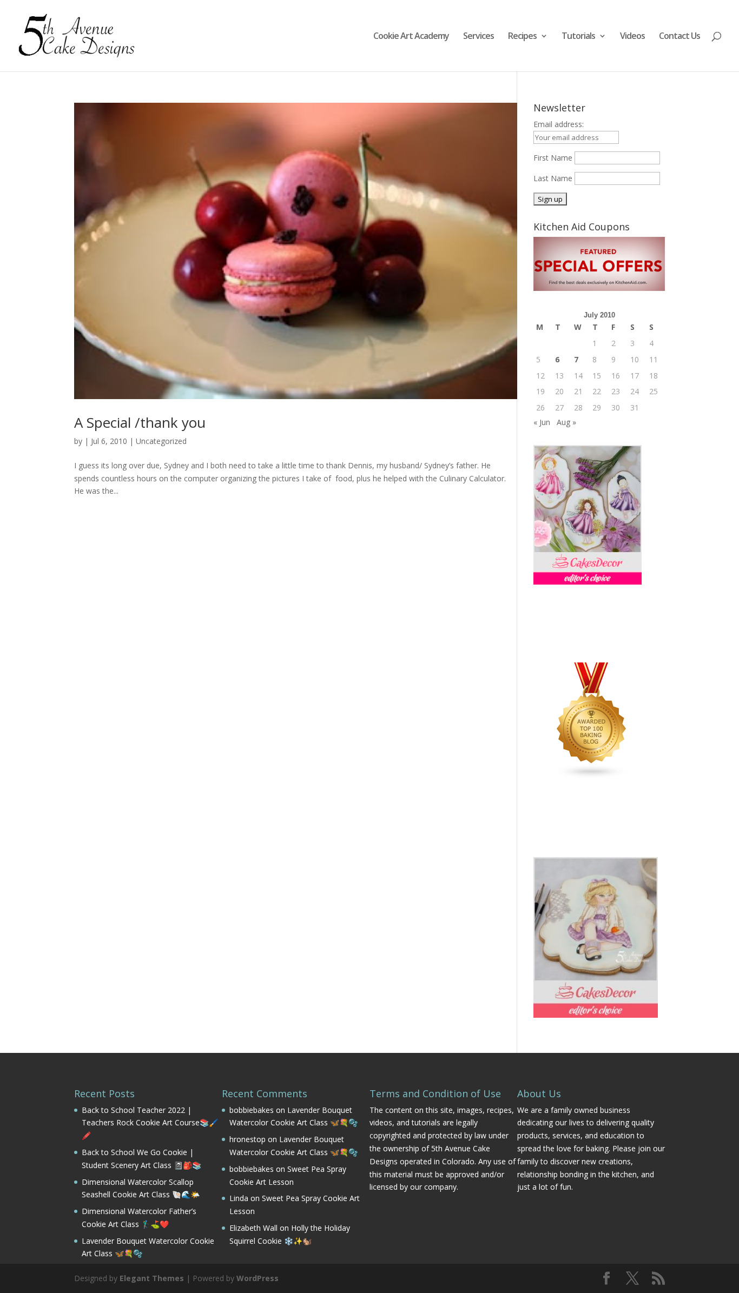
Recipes (522, 37)
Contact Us (679, 37)
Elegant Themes (152, 1278)
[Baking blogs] (591, 776)
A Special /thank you (140, 422)
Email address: (558, 124)
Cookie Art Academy (411, 37)
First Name (552, 157)
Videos (632, 37)
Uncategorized (161, 441)
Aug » (566, 422)
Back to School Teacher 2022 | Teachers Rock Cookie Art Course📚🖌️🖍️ (150, 1123)
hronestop (247, 1139)
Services (478, 37)
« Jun (541, 422)
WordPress (257, 1278)
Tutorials (578, 37)
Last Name (552, 178)
